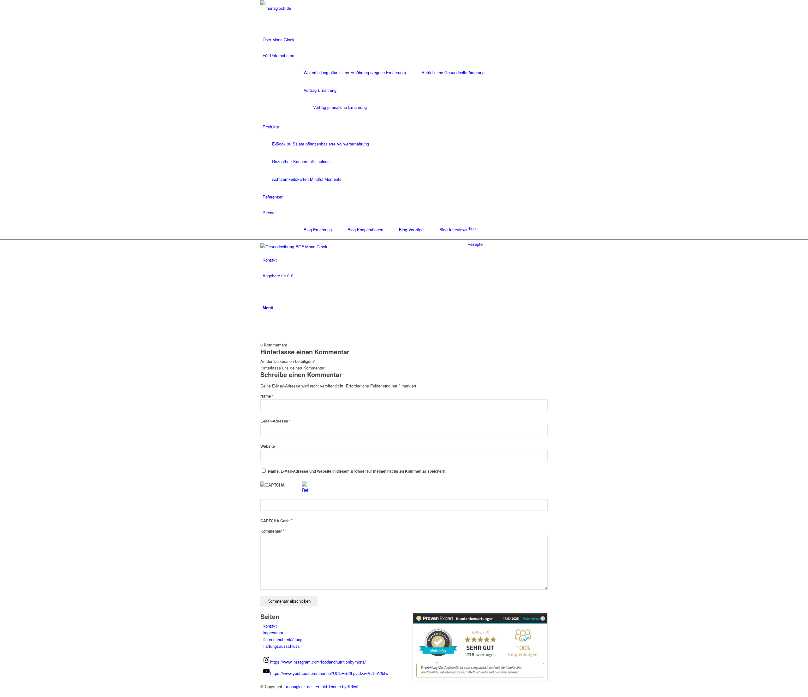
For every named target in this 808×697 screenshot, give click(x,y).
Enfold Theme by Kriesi (336, 686)
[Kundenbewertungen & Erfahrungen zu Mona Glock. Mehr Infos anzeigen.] (480, 679)
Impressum (273, 632)
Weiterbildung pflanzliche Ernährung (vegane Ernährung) (355, 72)
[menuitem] (405, 40)
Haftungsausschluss (281, 646)
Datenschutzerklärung (282, 639)
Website (267, 446)
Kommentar (272, 531)
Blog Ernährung (318, 230)
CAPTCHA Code (275, 520)
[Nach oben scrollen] (1, 693)
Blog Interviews (453, 230)
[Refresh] (305, 490)
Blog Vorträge (411, 230)
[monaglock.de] (307, 8)
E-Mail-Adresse (275, 421)
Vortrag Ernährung (320, 90)
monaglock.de (299, 686)
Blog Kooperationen (365, 230)
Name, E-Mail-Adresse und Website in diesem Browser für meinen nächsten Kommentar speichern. (357, 471)
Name (267, 396)
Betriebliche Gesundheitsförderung (453, 72)
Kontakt (270, 626)
